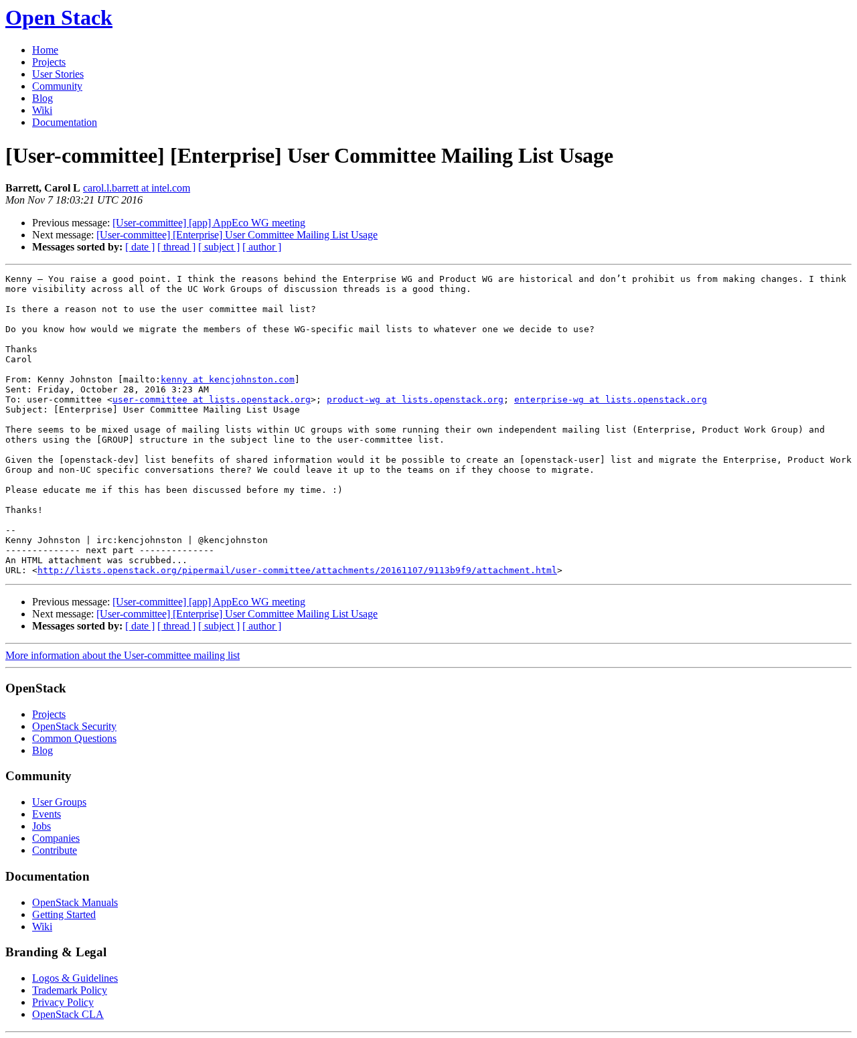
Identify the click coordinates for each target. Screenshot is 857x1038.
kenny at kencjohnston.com (228, 379)
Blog (42, 98)
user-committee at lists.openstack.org (211, 399)
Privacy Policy (63, 1002)
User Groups (59, 802)
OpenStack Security (74, 726)
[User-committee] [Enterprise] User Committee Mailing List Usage (237, 234)
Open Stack (58, 17)
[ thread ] (176, 246)
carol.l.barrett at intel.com (136, 188)
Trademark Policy (69, 990)
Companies (56, 838)
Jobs (41, 826)
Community (57, 86)
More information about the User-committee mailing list (122, 655)
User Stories (58, 74)
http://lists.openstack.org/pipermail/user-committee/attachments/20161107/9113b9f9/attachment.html (297, 570)
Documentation (64, 122)
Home (45, 50)
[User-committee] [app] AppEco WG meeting (208, 222)
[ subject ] (219, 246)
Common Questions (74, 738)
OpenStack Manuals (75, 902)
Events (46, 814)
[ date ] (140, 246)
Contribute (54, 850)
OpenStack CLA (68, 1014)
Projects (49, 62)
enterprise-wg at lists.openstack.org (610, 399)
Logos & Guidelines (75, 978)
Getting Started (64, 914)
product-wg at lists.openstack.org (415, 399)
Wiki (42, 110)
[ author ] (261, 246)
